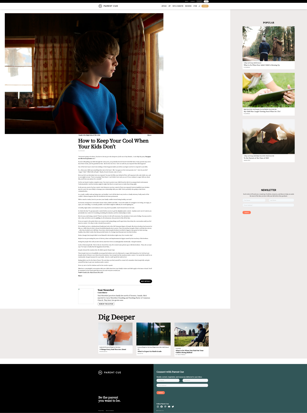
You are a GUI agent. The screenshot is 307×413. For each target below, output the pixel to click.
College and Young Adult (250, 63)
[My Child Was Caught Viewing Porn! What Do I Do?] (269, 90)
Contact (192, 1)
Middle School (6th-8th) (271, 109)
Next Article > (146, 281)
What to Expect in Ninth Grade (150, 351)
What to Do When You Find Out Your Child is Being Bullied (190, 352)
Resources (188, 6)
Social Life (178, 348)
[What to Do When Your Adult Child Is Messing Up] (269, 43)
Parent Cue (140, 353)
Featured (259, 63)
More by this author (106, 304)
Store (195, 6)
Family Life (82, 135)
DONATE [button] (205, 6)
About (186, 1)
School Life (271, 156)
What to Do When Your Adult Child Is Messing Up (262, 65)
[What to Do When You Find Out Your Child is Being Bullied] (191, 334)
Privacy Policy (101, 410)
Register (199, 1)
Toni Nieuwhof (81, 150)
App (170, 6)
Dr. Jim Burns (247, 67)
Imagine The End (260, 109)
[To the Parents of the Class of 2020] (269, 136)
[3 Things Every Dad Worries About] (115, 334)
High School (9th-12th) (93, 135)
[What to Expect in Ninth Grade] (153, 334)
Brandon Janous (103, 351)
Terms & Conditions (110, 410)
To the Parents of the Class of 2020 (256, 158)
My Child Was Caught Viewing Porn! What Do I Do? (262, 112)
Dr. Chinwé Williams (180, 354)
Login (206, 1)
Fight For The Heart (115, 347)
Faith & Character (178, 6)
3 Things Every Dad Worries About (113, 349)
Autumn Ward (247, 160)
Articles (164, 6)
